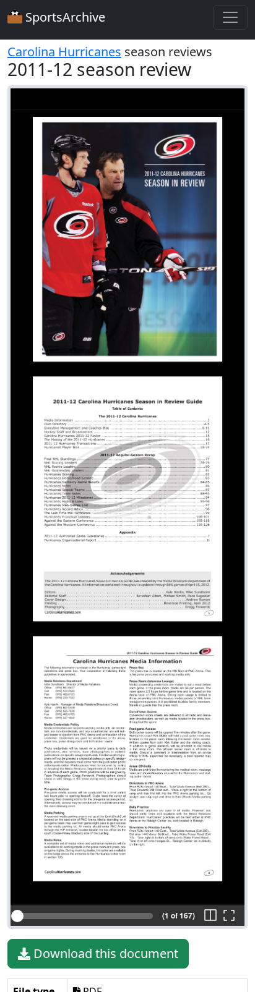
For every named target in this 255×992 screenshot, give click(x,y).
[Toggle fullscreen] (229, 916)
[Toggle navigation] (230, 17)
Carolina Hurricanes (64, 51)
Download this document (104, 953)
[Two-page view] (210, 916)
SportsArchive (63, 17)
